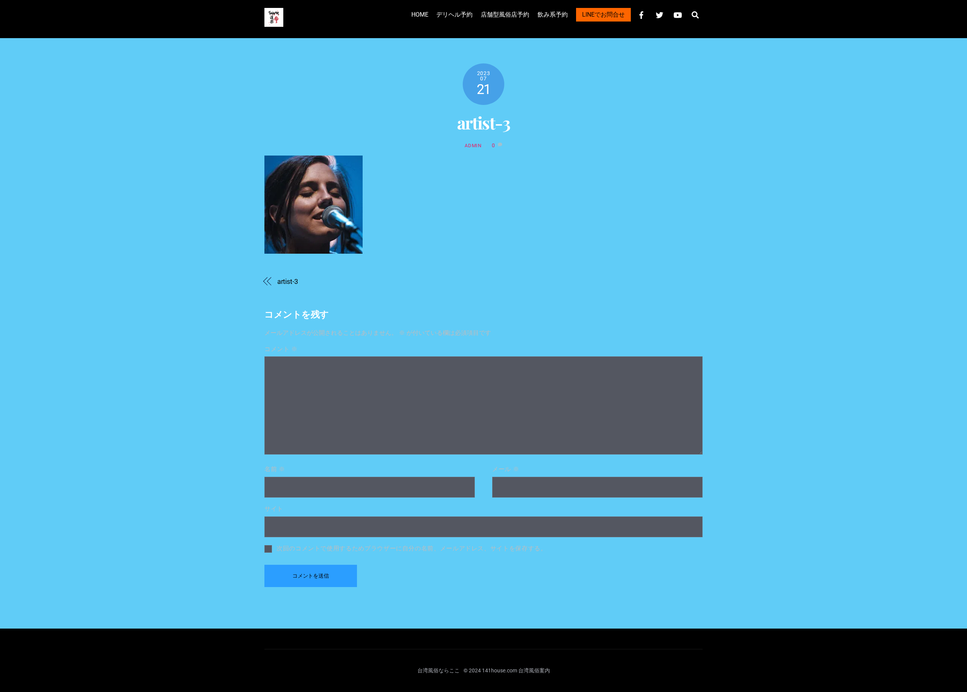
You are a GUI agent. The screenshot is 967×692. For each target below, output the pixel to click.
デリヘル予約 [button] (454, 14)
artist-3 (483, 122)
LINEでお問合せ (603, 14)
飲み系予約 (553, 14)
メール (505, 469)
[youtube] (677, 14)
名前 (274, 469)
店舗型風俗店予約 (505, 14)
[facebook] (641, 14)
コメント (281, 349)
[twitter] (659, 14)
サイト (273, 508)
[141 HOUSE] (273, 22)
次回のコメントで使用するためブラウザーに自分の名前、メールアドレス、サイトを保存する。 (412, 548)
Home (419, 14)
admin (473, 145)
